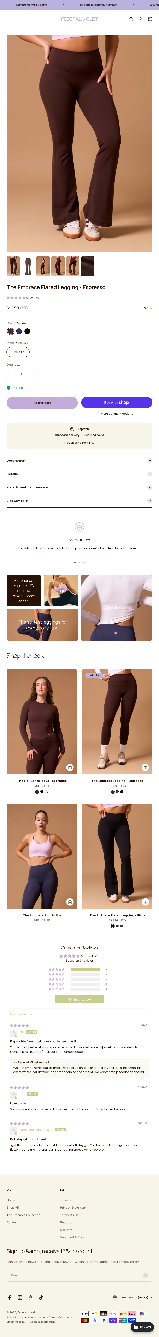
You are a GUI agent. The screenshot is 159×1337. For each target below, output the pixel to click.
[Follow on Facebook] (9, 1297)
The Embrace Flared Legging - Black (117, 915)
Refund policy (15, 1317)
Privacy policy (36, 1317)
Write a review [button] (79, 999)
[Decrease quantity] (13, 374)
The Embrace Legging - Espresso (117, 781)
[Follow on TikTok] (41, 1297)
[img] (19, 1026)
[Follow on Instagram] (20, 1297)
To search (67, 1200)
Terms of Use (69, 1215)
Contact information (42, 1321)
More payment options (117, 414)
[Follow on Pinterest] (30, 1297)
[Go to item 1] (13, 266)
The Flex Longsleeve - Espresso (42, 781)
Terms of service (59, 1317)
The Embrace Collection (23, 1215)
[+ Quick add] (70, 767)
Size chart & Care (72, 1237)
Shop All (13, 1207)
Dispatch (66, 1230)
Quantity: (13, 364)
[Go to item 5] (73, 266)
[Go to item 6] (87, 266)
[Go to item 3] (43, 266)
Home (11, 1200)
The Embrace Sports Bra (42, 915)
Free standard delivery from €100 (82, 4)
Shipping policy (16, 1321)
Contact (12, 1222)
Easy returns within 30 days (16, 4)
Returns (65, 1222)
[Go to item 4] (58, 266)
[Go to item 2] (28, 266)
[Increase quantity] (30, 374)
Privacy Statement (73, 1207)
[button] (16, 297)
